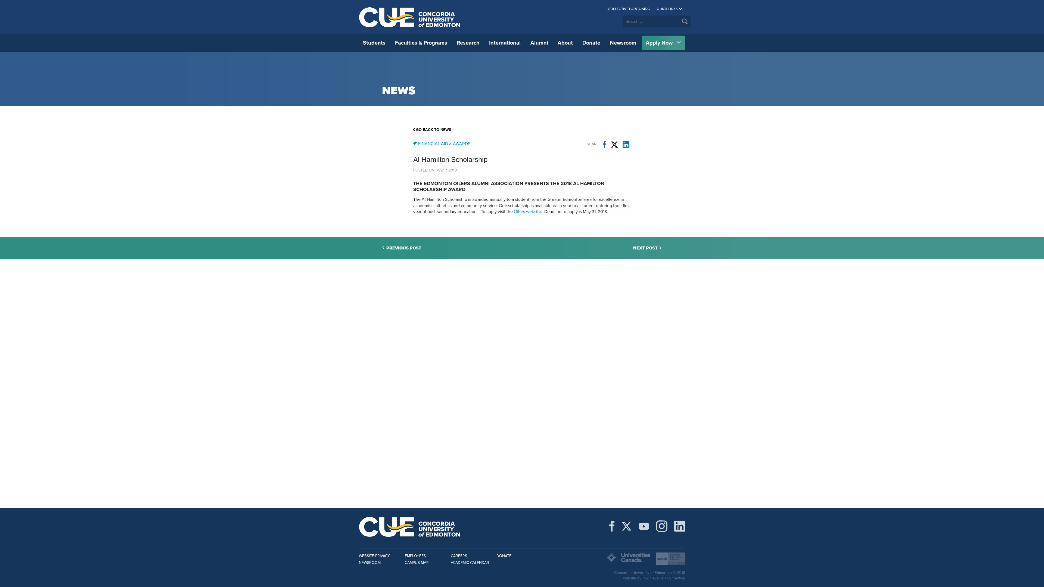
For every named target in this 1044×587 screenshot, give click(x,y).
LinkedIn (626, 144)
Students (374, 43)
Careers (459, 556)
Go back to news (433, 129)
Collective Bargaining (629, 9)
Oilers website (527, 211)
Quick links (667, 9)
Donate (591, 43)
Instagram (661, 526)
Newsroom (623, 43)
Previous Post (403, 248)
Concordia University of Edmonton (410, 17)
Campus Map (416, 562)
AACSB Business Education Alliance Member (670, 558)
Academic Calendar (470, 562)
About (565, 43)
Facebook (604, 144)
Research (468, 43)
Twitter (614, 144)
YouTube (644, 526)
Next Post (645, 248)
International (505, 43)
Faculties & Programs (421, 43)
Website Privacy (374, 556)
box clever (651, 578)
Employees (415, 556)
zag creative (675, 578)
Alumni (539, 43)
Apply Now (659, 43)
